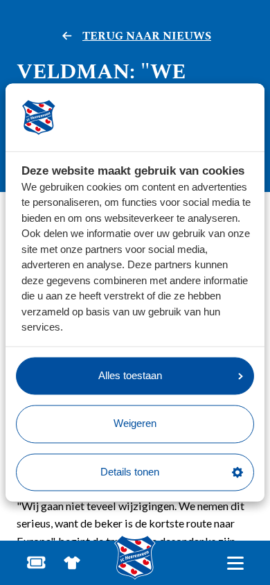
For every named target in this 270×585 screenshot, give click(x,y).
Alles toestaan (130, 375)
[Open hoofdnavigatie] (235, 563)
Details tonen (129, 472)
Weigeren (135, 424)
